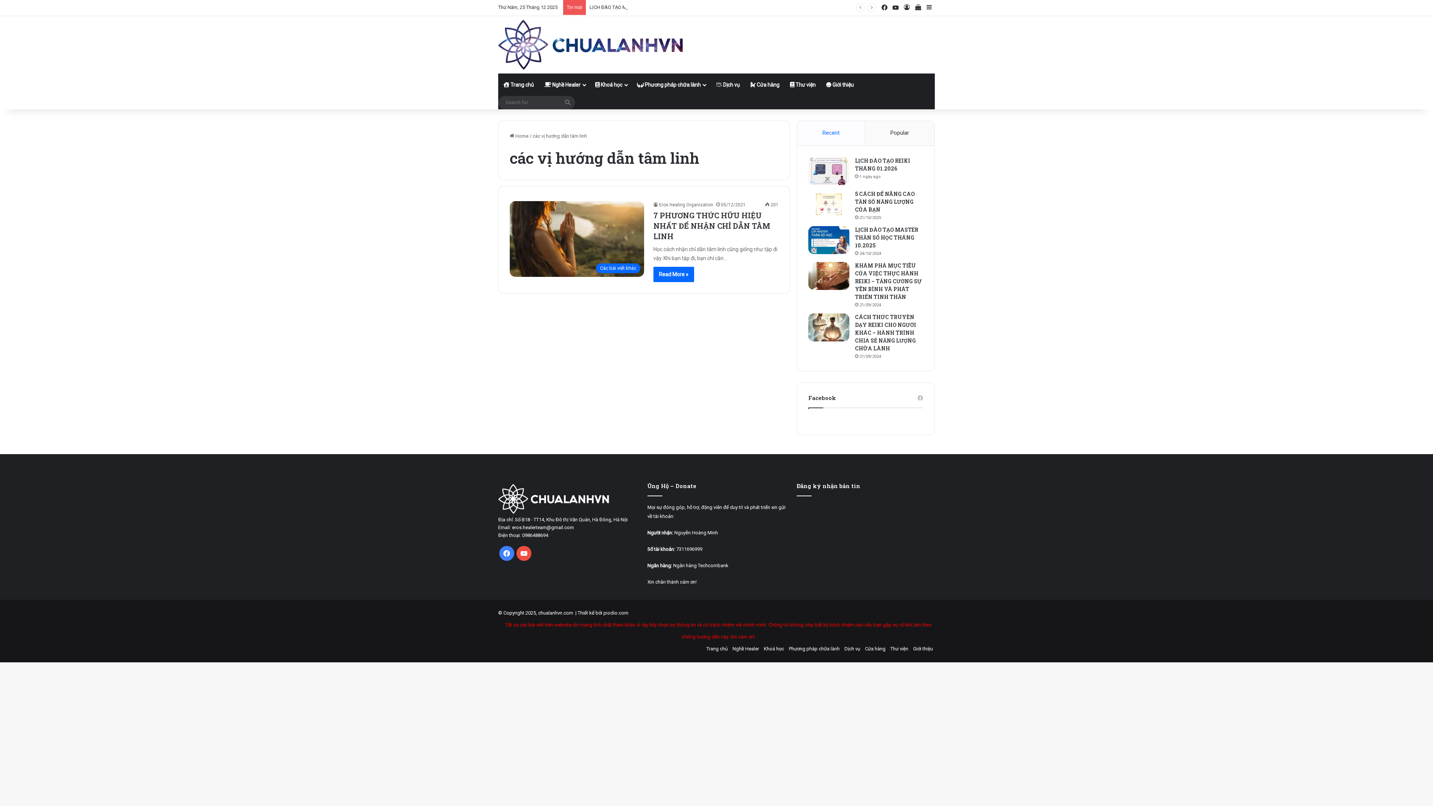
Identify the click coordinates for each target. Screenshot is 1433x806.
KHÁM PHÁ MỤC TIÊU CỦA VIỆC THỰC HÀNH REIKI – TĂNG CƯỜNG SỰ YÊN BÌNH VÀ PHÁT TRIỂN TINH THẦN (888, 281)
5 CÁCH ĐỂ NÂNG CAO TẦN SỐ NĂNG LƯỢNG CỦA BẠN (885, 201)
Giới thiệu (842, 85)
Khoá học (611, 85)
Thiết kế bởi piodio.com (603, 613)
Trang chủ (521, 85)
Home (521, 136)
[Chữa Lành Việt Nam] (591, 45)
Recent (831, 132)
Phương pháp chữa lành (672, 85)
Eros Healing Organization (686, 204)
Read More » (674, 274)
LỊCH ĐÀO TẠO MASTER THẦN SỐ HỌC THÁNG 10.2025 (649, 7)
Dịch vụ (731, 85)
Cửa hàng (768, 85)
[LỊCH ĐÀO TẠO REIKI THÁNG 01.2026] (828, 171)
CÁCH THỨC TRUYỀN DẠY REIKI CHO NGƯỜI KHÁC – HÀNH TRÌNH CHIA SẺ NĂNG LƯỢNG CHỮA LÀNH (885, 332)
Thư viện (805, 85)
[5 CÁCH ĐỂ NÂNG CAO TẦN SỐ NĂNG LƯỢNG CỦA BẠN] (828, 204)
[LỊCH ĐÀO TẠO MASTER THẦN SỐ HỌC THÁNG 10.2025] (828, 240)
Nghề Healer (566, 85)
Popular (899, 132)
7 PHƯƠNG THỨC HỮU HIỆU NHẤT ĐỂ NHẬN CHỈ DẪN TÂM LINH (711, 225)
